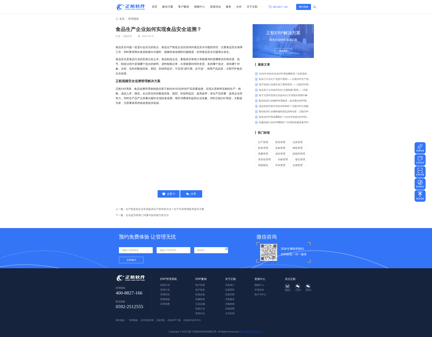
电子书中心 (260, 294)
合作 (239, 6)
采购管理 (280, 147)
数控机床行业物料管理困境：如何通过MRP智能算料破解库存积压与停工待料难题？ (285, 100)
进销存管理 (298, 153)
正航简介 (230, 285)
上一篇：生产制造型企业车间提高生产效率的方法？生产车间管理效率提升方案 (160, 209)
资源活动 (215, 6)
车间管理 (280, 165)
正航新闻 (230, 304)
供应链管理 (264, 159)
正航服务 (230, 299)
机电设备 (200, 294)
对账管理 (283, 159)
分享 (193, 193)
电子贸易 (200, 285)
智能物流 (263, 165)
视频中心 (199, 6)
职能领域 (165, 299)
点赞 (171, 193)
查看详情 (283, 51)
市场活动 (259, 289)
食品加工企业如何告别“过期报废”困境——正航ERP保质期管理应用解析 (285, 90)
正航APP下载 (174, 320)
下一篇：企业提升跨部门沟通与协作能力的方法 (142, 215)
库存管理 (280, 142)
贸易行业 (165, 289)
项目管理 (300, 159)
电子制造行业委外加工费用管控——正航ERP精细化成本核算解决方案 (285, 84)
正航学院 (160, 320)
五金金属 (200, 304)
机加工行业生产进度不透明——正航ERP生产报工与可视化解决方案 (285, 79)
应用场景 (165, 304)
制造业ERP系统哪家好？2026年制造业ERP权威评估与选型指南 (285, 117)
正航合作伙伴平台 (192, 320)
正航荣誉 (230, 289)
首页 (154, 6)
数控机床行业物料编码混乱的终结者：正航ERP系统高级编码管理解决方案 (285, 111)
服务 (228, 6)
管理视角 (133, 18)
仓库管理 (297, 142)
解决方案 (167, 6)
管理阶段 (165, 294)
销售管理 (297, 147)
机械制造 (200, 299)
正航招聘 (230, 308)
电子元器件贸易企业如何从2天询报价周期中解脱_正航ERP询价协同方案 (285, 95)
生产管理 (263, 142)
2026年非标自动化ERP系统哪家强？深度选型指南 (285, 73)
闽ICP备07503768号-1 (251, 331)
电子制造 (200, 289)
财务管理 (263, 147)
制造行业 (165, 285)
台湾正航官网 (147, 320)
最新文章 (264, 64)
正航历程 (230, 294)
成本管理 (280, 153)
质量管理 (263, 153)
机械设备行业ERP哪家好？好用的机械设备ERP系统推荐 (285, 122)
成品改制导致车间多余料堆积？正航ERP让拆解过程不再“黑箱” (285, 106)
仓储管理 (297, 165)
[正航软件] (131, 7)
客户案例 (183, 6)
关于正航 (252, 6)
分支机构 (230, 313)
